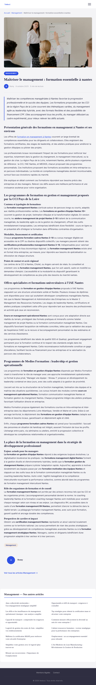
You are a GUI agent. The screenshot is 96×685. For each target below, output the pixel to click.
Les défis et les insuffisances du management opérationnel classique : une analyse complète (23, 612)
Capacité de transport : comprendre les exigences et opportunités (25, 621)
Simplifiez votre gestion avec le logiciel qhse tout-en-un (23, 646)
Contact (56, 672)
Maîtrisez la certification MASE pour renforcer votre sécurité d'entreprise (24, 637)
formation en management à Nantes (34, 136)
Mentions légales (43, 672)
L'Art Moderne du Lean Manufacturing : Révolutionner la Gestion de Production (67, 646)
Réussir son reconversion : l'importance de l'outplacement (22, 654)
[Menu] (89, 4)
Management (17, 13)
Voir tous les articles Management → (21, 573)
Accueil (7, 13)
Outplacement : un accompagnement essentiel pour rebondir (69, 637)
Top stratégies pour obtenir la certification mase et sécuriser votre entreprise (71, 612)
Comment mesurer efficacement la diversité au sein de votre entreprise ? (70, 621)
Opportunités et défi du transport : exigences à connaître (70, 604)
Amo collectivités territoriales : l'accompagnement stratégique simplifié (21, 604)
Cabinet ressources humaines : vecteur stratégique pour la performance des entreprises (71, 629)
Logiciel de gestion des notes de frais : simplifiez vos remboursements (25, 629)
